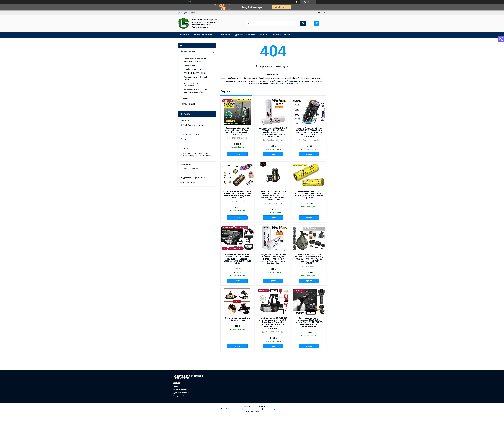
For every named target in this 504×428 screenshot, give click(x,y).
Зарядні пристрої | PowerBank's (284, 83)
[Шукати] (303, 23)
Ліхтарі (187, 55)
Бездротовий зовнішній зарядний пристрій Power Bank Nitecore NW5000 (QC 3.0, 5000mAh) (237, 131)
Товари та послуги (203, 35)
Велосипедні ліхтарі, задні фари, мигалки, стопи (195, 60)
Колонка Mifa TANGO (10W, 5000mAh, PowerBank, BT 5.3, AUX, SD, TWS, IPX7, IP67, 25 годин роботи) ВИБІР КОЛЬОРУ (309, 259)
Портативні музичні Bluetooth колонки (195, 78)
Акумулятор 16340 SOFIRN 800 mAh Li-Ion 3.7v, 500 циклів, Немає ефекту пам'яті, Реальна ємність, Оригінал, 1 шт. (273, 195)
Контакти (226, 35)
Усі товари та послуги (315, 357)
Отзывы (264, 35)
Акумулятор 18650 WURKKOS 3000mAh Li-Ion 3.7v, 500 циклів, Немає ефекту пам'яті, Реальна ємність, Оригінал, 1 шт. (273, 132)
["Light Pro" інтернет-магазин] (183, 28)
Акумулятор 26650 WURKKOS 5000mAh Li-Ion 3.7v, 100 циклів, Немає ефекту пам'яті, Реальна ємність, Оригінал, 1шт (273, 259)
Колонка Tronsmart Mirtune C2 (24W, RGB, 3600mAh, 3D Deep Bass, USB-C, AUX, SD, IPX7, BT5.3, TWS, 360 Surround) (309, 132)
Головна (184, 35)
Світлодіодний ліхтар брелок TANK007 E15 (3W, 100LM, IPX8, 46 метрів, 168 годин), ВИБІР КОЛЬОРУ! (237, 194)
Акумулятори (189, 65)
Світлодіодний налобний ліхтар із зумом (237, 319)
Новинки (184, 98)
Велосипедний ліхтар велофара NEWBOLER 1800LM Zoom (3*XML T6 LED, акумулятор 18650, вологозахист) (309, 322)
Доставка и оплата (245, 35)
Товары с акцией (188, 104)
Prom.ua (264, 407)
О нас (175, 386)
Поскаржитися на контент (252, 409)
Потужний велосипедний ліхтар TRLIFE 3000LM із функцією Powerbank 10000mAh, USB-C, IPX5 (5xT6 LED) (237, 259)
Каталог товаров (188, 51)
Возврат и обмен (282, 35)
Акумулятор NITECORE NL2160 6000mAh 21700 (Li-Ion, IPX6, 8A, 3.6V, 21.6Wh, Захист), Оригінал (309, 194)
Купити (237, 154)
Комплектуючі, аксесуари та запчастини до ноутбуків (195, 91)
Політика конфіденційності (273, 409)
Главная (176, 383)
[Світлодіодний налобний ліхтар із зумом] (237, 301)
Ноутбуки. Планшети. (192, 69)
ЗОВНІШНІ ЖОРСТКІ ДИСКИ (195, 73)
